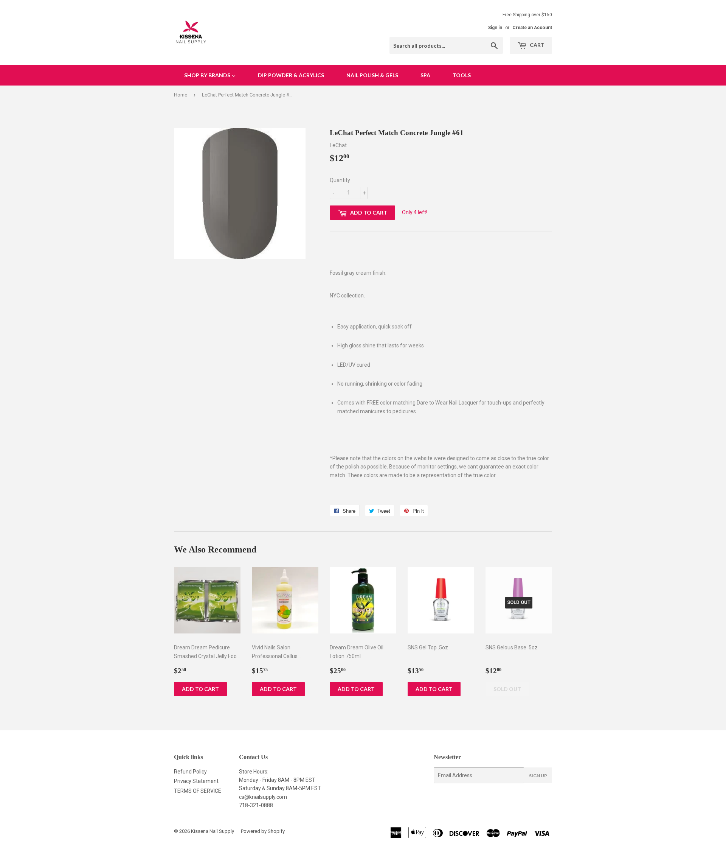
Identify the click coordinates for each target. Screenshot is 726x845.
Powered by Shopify (263, 831)
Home (180, 95)
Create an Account (532, 27)
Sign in (495, 27)
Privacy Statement (196, 781)
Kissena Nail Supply (212, 831)
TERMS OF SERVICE (197, 791)
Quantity (340, 180)
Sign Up (538, 775)
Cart (536, 45)
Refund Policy (190, 772)
